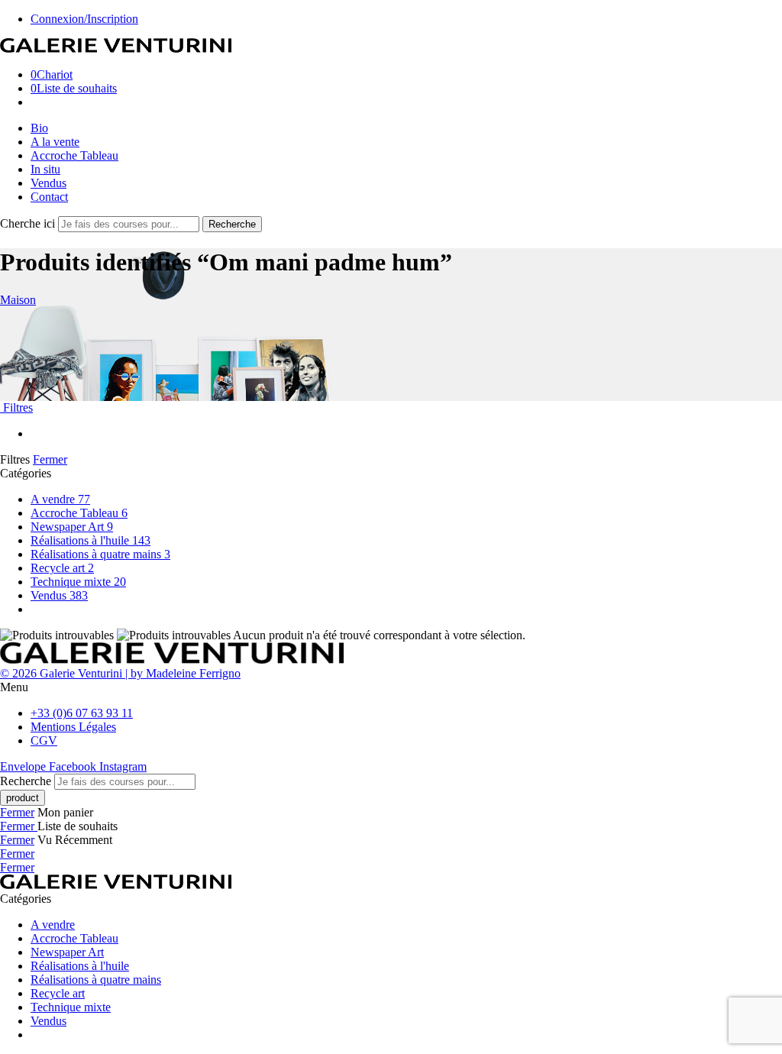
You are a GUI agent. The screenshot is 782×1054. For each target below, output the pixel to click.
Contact (49, 196)
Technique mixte (78, 581)
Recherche (232, 224)
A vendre (60, 499)
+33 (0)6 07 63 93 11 (82, 712)
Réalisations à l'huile (90, 540)
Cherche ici (29, 223)
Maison (18, 299)
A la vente (55, 141)
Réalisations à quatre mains (100, 554)
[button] (391, 687)
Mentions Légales (73, 726)
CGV (44, 740)
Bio (39, 127)
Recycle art (62, 567)
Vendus (48, 182)
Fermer (50, 459)
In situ (45, 169)
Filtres (16, 407)
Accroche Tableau (74, 155)
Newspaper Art (72, 526)
